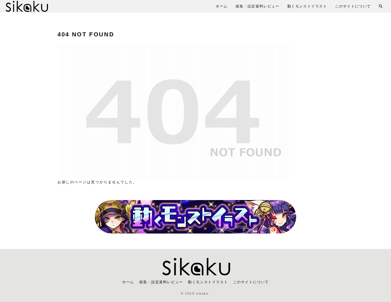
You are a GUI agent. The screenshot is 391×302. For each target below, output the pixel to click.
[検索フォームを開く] (380, 6)
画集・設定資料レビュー (161, 282)
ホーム (128, 282)
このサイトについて (251, 282)
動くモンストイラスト (208, 282)
